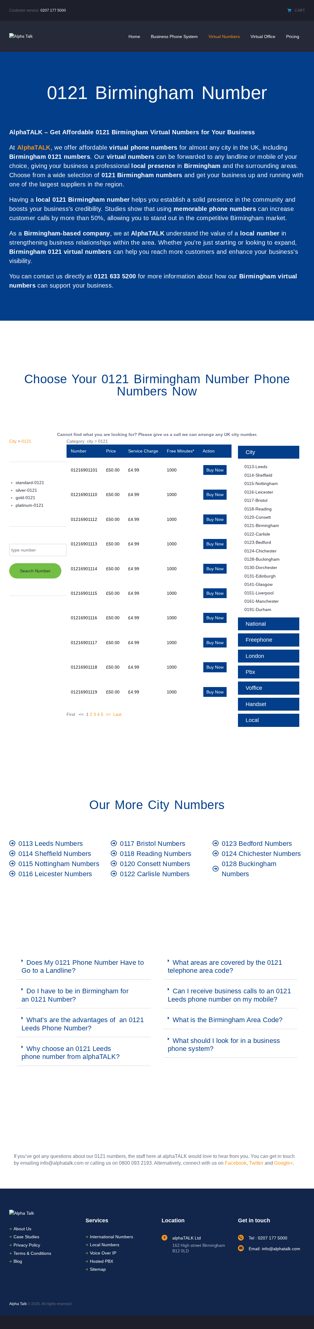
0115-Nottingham (261, 483)
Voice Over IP (103, 1253)
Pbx (250, 672)
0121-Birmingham (261, 525)
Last (117, 714)
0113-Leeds (255, 466)
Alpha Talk (18, 1304)
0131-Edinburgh (260, 576)
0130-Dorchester (260, 567)
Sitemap (98, 1269)
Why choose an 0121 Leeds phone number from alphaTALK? (70, 1052)
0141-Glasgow (258, 584)
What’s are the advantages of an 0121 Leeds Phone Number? (82, 1024)
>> (108, 714)
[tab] (84, 967)
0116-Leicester (258, 492)
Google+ (283, 1163)
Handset (256, 704)
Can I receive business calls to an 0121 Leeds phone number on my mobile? (229, 995)
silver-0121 (26, 490)
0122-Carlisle (257, 534)
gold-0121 (25, 497)
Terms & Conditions (32, 1253)
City (13, 441)
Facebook (236, 1163)
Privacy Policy (26, 1245)
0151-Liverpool (259, 592)
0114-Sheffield (258, 475)
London (255, 656)
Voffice (254, 688)
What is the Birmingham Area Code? (228, 1020)
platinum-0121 (30, 505)
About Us (22, 1228)
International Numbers (111, 1236)
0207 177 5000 (53, 10)
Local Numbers (104, 1244)
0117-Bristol (255, 500)
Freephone (259, 640)
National (256, 624)
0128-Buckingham (262, 559)
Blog (17, 1261)
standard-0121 (30, 482)
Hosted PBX (101, 1261)
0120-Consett (257, 517)
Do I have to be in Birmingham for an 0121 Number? (74, 995)
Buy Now (215, 470)
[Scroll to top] (300, 1315)
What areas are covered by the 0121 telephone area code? (225, 966)
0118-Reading (258, 508)
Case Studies (26, 1236)
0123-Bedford (257, 542)
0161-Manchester (261, 601)
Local (252, 720)
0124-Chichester (260, 550)
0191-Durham (257, 609)
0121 (26, 441)
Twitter (256, 1163)
